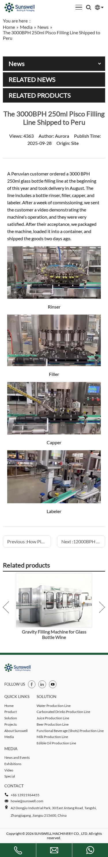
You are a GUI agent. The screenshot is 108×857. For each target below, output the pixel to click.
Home (9, 705)
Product (10, 712)
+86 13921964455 (25, 795)
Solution (10, 718)
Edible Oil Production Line (56, 743)
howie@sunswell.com (27, 801)
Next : (83, 541)
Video (8, 770)
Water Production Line (54, 705)
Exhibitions (12, 764)
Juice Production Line (53, 718)
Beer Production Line (53, 724)
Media (9, 737)
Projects (10, 724)
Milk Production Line (52, 737)
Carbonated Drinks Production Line (63, 712)
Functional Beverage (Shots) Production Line (70, 731)
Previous (6, 607)
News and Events (17, 757)
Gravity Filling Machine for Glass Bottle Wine (54, 634)
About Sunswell (16, 731)
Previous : (29, 541)
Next (102, 607)
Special (9, 776)
